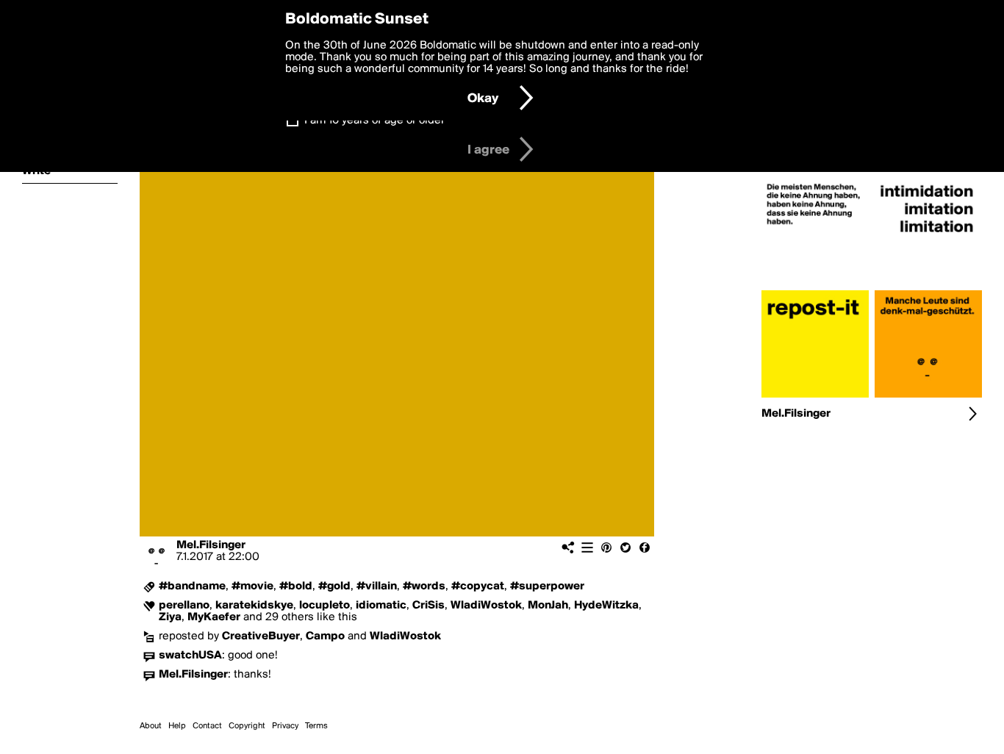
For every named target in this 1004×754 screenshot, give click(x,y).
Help (177, 726)
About (151, 726)
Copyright (247, 726)
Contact (207, 726)
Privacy (285, 726)
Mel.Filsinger (210, 545)
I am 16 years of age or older (374, 120)
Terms (316, 726)
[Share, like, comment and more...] (815, 284)
